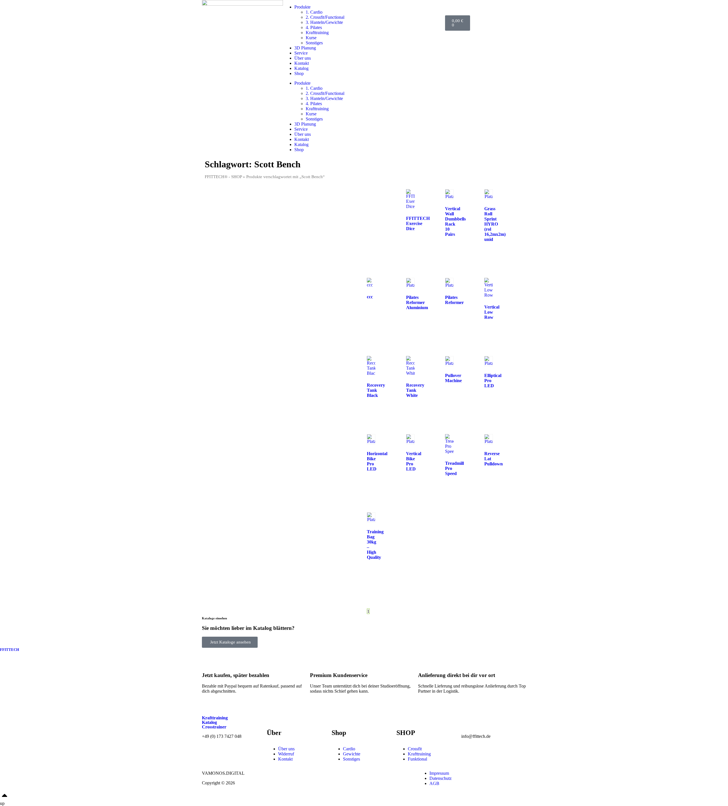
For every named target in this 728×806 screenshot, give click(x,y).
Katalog (301, 68)
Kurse (311, 37)
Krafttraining (317, 32)
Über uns (302, 58)
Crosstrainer (214, 726)
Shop (299, 73)
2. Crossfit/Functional (325, 17)
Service (301, 53)
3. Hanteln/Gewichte (324, 22)
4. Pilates (314, 27)
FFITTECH (9, 649)
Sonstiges (314, 42)
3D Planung (305, 47)
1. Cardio (314, 12)
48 (385, 611)
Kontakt (301, 63)
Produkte (302, 7)
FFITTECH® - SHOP (223, 176)
